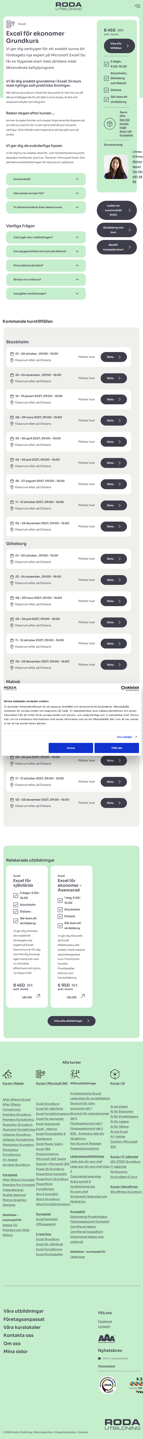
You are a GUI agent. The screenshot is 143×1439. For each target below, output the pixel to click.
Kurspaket (10, 1175)
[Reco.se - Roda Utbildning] (107, 1385)
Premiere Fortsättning (18, 1119)
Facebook (105, 1321)
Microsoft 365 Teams (51, 1159)
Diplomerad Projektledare (88, 1217)
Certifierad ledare (83, 1226)
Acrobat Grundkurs (16, 1165)
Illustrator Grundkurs (18, 1125)
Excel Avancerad (48, 1124)
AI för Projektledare (124, 1116)
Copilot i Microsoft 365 (53, 1164)
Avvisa (71, 747)
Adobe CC (10, 1225)
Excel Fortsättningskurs (53, 1114)
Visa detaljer (124, 736)
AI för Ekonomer (121, 1111)
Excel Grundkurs (47, 1104)
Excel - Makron (46, 1129)
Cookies (83, 1432)
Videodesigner (13, 1190)
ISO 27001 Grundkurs (125, 1161)
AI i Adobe (10, 1160)
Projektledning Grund (85, 1093)
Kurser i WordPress (124, 1187)
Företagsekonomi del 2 (86, 1128)
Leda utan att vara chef (86, 1161)
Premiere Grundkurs (17, 1114)
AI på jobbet (119, 1106)
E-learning (43, 1234)
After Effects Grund (16, 1099)
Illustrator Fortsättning (19, 1129)
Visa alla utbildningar (68, 1020)
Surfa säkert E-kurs (123, 1177)
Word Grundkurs (48, 1199)
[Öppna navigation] (137, 6)
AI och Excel (119, 1131)
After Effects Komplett (19, 1180)
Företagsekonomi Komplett (90, 1221)
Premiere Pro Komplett (19, 1185)
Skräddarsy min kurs (113, 230)
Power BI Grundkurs (50, 1169)
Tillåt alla (116, 747)
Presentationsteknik (84, 1148)
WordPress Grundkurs (126, 1192)
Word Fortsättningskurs (53, 1204)
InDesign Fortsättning (18, 1140)
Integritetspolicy (65, 1432)
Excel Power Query (49, 1144)
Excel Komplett (47, 1219)
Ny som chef (79, 1191)
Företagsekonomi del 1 (86, 1123)
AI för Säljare (119, 1126)
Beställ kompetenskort (113, 247)
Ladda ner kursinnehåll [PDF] (113, 210)
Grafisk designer (14, 1195)
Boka (110, 356)
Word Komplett (47, 1194)
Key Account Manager (85, 1143)
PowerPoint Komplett (51, 1174)
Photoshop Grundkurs (18, 1145)
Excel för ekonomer (50, 1119)
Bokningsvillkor (43, 1432)
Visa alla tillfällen (116, 46)
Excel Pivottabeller (49, 1254)
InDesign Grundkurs (17, 1134)
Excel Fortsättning (49, 1249)
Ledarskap (77, 1257)
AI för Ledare (119, 1121)
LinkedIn (104, 1326)
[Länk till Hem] (69, 6)
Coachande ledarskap (85, 1176)
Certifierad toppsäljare (86, 1232)
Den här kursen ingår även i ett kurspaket (126, 127)
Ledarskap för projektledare (90, 1098)
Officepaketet (46, 1224)
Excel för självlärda (49, 1108)
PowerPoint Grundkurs (52, 1179)
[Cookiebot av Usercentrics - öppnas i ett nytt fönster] (123, 688)
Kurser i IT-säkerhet (124, 1157)
